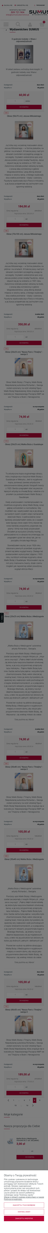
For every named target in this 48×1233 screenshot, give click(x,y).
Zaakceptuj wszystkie (24, 1218)
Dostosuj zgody (24, 1212)
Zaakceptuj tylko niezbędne (24, 1205)
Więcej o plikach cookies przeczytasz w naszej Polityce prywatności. (24, 1198)
